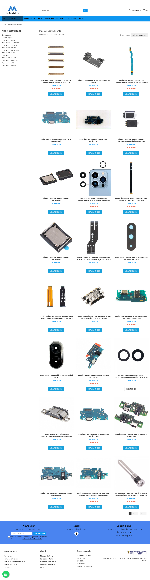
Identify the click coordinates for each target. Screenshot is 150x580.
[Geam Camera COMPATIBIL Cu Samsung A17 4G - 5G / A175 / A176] (131, 237)
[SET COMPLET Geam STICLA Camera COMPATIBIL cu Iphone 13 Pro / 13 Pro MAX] (93, 178)
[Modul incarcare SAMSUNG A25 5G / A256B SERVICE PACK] (56, 473)
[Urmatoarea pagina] (144, 513)
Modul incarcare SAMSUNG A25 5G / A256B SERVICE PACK (56, 494)
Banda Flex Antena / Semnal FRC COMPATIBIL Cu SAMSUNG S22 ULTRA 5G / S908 (131, 81)
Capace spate (6, 35)
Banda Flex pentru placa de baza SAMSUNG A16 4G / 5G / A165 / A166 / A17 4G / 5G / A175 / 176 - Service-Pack (93, 258)
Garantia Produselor (48, 562)
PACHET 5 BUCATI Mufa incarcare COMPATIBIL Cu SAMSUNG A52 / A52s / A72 (56, 435)
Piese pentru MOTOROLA (10, 50)
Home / (5, 24)
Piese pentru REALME (9, 58)
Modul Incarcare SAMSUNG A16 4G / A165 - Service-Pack (93, 435)
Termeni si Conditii (11, 559)
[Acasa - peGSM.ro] (13, 10)
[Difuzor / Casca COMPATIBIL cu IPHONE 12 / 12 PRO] (93, 60)
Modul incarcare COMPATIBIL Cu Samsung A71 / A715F (94, 376)
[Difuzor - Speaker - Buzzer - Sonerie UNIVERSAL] (56, 178)
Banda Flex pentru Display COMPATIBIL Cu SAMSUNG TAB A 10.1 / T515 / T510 (131, 199)
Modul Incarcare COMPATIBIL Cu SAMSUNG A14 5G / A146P (131, 435)
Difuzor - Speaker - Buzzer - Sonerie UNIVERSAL (56, 199)
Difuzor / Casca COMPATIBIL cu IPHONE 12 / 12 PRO (94, 81)
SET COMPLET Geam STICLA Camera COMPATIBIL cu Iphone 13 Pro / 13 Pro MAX (94, 199)
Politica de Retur (46, 559)
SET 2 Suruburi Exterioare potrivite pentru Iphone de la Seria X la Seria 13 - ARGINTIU (131, 494)
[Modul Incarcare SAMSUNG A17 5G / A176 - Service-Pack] (56, 119)
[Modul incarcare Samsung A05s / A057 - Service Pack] (93, 119)
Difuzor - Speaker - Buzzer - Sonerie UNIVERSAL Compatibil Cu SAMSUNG (131, 140)
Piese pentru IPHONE (9, 48)
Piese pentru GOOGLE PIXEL (11, 43)
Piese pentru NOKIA (9, 53)
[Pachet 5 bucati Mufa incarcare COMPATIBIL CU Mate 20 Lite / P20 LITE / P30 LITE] (93, 296)
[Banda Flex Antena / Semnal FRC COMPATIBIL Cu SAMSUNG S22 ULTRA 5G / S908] (131, 60)
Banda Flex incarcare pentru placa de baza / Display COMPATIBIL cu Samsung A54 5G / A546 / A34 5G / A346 (56, 317)
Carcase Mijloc (7, 37)
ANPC (42, 568)
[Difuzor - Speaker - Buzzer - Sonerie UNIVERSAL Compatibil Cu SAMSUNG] (131, 119)
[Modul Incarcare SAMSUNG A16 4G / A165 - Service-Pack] (93, 414)
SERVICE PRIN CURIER (33, 19)
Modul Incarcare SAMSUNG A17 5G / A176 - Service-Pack (56, 140)
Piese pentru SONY (8, 40)
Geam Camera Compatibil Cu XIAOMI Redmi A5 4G (56, 376)
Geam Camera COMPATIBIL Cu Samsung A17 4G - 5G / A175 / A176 (131, 258)
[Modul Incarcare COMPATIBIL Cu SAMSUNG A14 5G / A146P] (131, 414)
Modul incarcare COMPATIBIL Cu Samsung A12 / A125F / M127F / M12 (131, 317)
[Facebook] (76, 534)
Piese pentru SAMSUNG (10, 60)
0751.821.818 (125, 532)
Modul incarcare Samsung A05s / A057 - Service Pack (93, 140)
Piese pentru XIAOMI (9, 65)
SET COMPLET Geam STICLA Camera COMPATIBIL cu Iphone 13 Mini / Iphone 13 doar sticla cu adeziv (131, 376)
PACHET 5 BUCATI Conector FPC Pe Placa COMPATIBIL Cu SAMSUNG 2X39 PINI (56, 81)
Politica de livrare (10, 565)
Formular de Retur (54, 19)
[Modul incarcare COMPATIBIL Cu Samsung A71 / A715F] (93, 355)
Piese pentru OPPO (8, 55)
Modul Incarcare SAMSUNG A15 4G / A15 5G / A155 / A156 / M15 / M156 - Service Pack (93, 494)
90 (141, 513)
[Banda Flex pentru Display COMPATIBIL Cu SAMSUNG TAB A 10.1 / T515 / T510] (131, 178)
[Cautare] (85, 10)
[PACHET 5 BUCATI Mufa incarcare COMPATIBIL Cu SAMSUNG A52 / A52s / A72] (56, 414)
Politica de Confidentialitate (32, 539)
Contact (6, 568)
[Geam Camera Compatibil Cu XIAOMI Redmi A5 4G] (56, 355)
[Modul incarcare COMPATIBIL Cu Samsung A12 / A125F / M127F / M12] (131, 296)
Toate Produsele (11, 19)
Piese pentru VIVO (8, 63)
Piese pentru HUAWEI (9, 45)
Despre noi (8, 556)
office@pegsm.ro (125, 535)
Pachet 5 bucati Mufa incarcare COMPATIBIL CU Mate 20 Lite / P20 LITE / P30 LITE (94, 317)
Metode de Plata (46, 556)
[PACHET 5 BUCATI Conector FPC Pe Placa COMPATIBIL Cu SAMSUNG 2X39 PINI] (56, 60)
